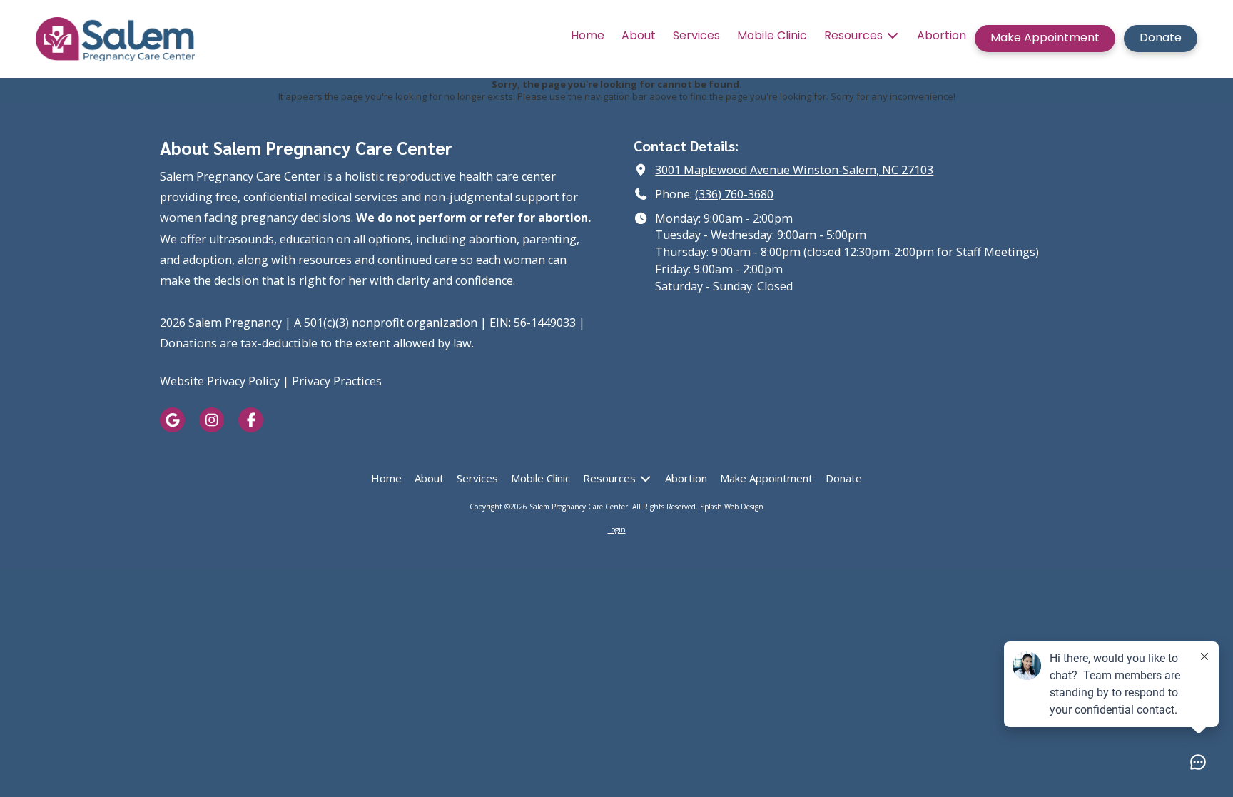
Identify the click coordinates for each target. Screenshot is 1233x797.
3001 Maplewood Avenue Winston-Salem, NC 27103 (794, 170)
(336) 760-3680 (734, 194)
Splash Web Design (731, 507)
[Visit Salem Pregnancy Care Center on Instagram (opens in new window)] (211, 419)
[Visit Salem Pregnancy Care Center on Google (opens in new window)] (172, 419)
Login (617, 529)
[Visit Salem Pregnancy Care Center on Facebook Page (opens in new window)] (250, 419)
